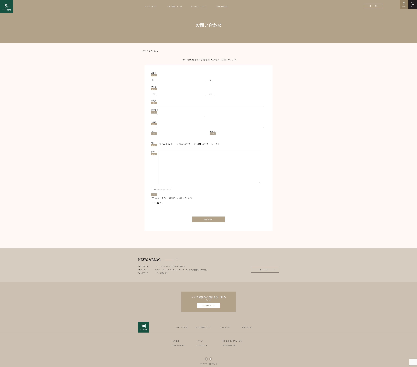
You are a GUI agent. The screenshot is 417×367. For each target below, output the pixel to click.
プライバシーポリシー (161, 189)
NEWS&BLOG (222, 6)
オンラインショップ (198, 6)
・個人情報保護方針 (228, 345)
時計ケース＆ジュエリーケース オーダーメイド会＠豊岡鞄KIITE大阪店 (181, 269)
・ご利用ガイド (201, 345)
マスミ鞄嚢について (174, 6)
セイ (153, 94)
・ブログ (199, 341)
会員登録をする (208, 305)
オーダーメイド (151, 6)
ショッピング (225, 327)
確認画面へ (208, 219)
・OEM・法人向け (178, 345)
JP (370, 6)
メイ (210, 94)
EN (376, 6)
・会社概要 (175, 341)
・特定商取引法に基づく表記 (231, 341)
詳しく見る (264, 269)
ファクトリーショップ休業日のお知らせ (170, 266)
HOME (143, 51)
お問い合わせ (246, 327)
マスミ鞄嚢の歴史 (161, 273)
